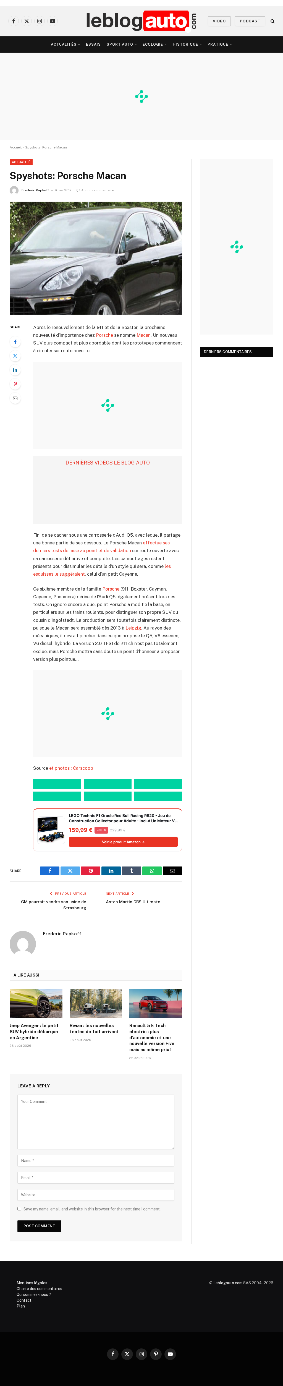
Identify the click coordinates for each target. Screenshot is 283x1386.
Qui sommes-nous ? (34, 1294)
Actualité (21, 162)
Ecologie (153, 44)
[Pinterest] (15, 384)
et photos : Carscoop (71, 768)
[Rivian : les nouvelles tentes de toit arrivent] (96, 1003)
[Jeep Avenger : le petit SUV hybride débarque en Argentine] (36, 1003)
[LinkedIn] (15, 369)
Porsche (104, 335)
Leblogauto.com (227, 1283)
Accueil (16, 147)
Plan (21, 1306)
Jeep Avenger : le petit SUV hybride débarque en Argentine (34, 1031)
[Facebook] (15, 341)
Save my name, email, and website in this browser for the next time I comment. (92, 1209)
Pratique (218, 44)
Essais (93, 44)
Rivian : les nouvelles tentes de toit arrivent (94, 1028)
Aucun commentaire (97, 190)
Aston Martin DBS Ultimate (133, 901)
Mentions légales (32, 1283)
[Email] (15, 398)
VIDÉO (219, 21)
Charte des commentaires (39, 1288)
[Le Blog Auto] (141, 21)
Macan (144, 335)
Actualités (63, 44)
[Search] (272, 21)
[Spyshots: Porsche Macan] (96, 258)
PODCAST (250, 21)
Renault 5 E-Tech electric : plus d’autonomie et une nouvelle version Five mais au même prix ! (151, 1037)
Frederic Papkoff (35, 190)
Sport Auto (120, 44)
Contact (24, 1300)
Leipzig (133, 628)
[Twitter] (15, 355)
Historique (185, 44)
